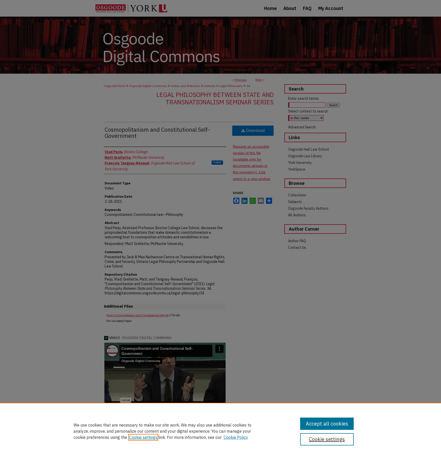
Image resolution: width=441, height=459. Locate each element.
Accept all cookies (327, 423)
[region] (220, 431)
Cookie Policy (236, 437)
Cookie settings (143, 437)
